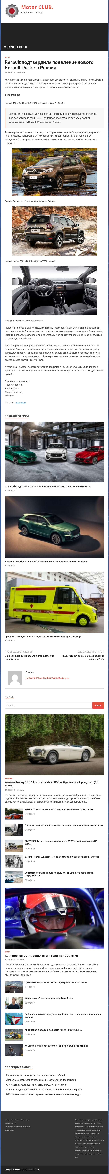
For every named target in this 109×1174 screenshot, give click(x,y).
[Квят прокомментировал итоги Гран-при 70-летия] (54, 949)
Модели (8, 778)
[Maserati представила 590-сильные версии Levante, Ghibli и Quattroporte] (54, 483)
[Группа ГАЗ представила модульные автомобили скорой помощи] (54, 633)
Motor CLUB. (37, 7)
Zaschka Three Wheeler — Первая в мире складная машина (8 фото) (62, 856)
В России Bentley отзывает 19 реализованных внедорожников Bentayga (46, 561)
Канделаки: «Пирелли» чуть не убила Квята (49, 998)
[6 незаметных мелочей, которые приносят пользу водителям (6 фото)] (14, 835)
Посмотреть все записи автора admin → (47, 677)
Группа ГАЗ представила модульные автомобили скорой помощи (43, 636)
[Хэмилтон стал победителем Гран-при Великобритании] (14, 1055)
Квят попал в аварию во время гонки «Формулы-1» (53, 1030)
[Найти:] (54, 705)
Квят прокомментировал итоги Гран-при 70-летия (41, 955)
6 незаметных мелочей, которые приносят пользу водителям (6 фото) (64, 825)
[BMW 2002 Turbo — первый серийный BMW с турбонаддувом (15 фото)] (14, 850)
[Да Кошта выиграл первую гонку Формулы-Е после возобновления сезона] (14, 1024)
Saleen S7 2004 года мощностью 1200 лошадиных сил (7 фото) (59, 809)
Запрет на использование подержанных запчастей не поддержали (41, 1079)
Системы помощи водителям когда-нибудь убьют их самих (36, 1084)
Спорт (7, 952)
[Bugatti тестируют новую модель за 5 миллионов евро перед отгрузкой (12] (14, 882)
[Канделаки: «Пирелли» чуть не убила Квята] (14, 1008)
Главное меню (17, 47)
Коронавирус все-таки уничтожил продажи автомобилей (35, 1075)
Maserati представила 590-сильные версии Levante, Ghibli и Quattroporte (47, 486)
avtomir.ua (21, 402)
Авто (7, 57)
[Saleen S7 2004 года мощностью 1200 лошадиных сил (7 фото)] (14, 819)
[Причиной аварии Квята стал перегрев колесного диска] (14, 992)
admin (22, 72)
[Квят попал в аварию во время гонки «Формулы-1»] (14, 1039)
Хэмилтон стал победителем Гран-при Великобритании (56, 1045)
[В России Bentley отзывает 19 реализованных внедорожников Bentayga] (54, 558)
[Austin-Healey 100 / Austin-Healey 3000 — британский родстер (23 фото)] (54, 775)
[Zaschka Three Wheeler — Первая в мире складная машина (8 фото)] (14, 866)
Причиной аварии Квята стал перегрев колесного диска (56, 982)
